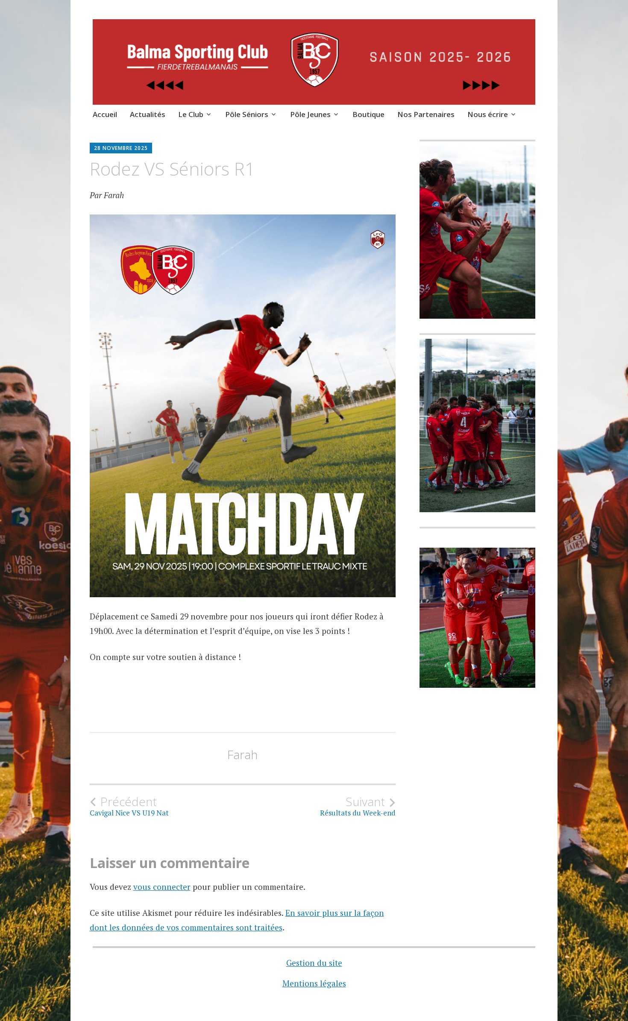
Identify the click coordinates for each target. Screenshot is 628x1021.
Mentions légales (314, 983)
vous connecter (162, 886)
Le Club (190, 114)
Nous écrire (487, 114)
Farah (242, 754)
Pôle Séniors (246, 114)
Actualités (147, 114)
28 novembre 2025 (121, 148)
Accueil (105, 114)
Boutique (368, 114)
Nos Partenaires (426, 114)
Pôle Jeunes (310, 114)
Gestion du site (314, 962)
